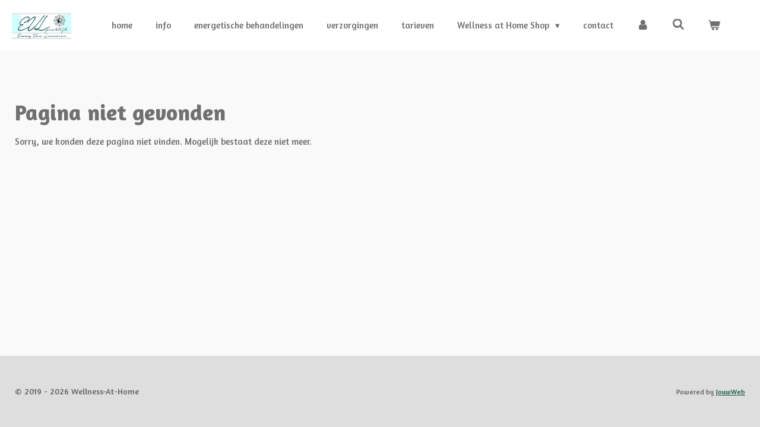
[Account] (642, 26)
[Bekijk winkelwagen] (714, 26)
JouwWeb (730, 392)
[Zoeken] (678, 24)
